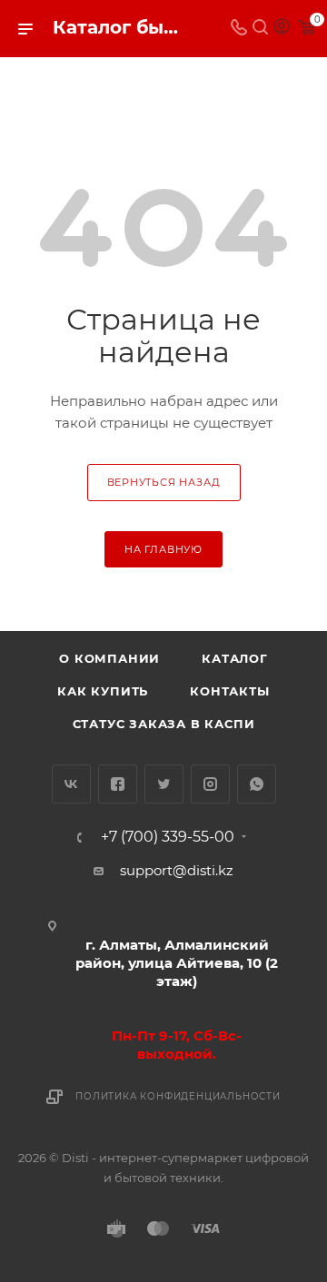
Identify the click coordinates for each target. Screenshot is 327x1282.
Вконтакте (71, 784)
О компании (109, 658)
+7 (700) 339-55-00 (167, 837)
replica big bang (69, 68)
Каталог (235, 658)
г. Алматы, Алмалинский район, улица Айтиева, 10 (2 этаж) (176, 963)
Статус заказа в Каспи (164, 723)
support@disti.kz (176, 870)
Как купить (102, 691)
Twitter (163, 784)
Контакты (229, 691)
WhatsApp (256, 784)
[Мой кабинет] (281, 28)
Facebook (117, 784)
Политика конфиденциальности (178, 1096)
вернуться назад (164, 482)
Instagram (210, 784)
